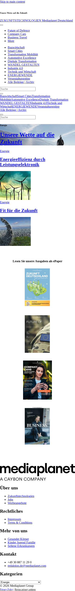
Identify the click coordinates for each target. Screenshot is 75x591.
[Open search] (1, 93)
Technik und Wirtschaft (22, 71)
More (11, 41)
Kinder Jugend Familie (21, 542)
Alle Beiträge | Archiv (21, 82)
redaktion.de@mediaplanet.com (27, 565)
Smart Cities (15, 51)
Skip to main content (12, 1)
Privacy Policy (6, 589)
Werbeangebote (17, 503)
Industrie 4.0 (15, 68)
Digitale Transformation (22, 61)
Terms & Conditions (20, 522)
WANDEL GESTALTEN (23, 64)
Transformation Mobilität (23, 54)
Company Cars (17, 34)
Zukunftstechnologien (21, 496)
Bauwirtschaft (16, 47)
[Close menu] (1, 114)
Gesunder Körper (18, 539)
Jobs (10, 499)
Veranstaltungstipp (19, 78)
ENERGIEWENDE (20, 75)
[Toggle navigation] (1, 25)
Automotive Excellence (22, 57)
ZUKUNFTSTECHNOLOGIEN (36, 20)
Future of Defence (19, 30)
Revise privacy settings (25, 589)
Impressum (14, 519)
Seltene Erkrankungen (21, 546)
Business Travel (17, 37)
